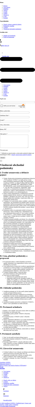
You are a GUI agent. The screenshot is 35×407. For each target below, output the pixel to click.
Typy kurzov (6, 7)
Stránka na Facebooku (9, 35)
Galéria (5, 13)
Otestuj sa (6, 15)
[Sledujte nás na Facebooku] (17, 40)
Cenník (5, 12)
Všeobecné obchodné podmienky (12, 29)
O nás (5, 16)
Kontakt (5, 18)
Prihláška (5, 9)
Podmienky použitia (8, 26)
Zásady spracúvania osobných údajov (21, 154)
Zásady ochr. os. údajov (9, 380)
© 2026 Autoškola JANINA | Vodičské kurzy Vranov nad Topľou (15, 403)
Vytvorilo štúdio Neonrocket (7, 406)
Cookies (5, 27)
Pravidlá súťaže (7, 400)
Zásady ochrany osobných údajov (12, 24)
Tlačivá (5, 10)
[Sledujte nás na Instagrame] (17, 42)
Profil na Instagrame (8, 37)
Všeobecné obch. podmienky (11, 384)
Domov (5, 6)
